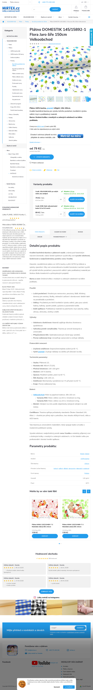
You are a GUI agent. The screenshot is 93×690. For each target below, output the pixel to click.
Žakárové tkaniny (8, 298)
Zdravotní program (15, 104)
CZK (85, 2)
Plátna (10, 48)
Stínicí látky (11, 191)
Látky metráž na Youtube (35, 653)
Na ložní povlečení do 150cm (18, 64)
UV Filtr (10, 194)
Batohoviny (12, 124)
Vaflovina (11, 137)
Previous (84, 491)
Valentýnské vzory (17, 90)
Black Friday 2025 (13, 154)
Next (88, 491)
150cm (86, 464)
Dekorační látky (13, 131)
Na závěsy (11, 187)
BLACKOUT (11, 200)
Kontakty (4, 2)
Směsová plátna (14, 57)
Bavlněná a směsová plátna (18, 160)
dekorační (79, 469)
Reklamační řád (67, 674)
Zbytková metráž (11, 146)
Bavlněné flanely (14, 164)
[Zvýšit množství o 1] (64, 198)
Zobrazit (45, 536)
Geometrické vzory (17, 96)
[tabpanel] (45, 518)
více (28, 684)
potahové (86, 469)
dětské (66, 469)
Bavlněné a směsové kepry (17, 167)
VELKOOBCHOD (12, 41)
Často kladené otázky (69, 671)
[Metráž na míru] (56, 136)
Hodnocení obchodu (46, 553)
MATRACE (13, 173)
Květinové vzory (16, 80)
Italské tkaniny (11, 184)
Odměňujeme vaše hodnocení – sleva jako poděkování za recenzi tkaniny (14, 273)
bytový (56, 469)
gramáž (50, 108)
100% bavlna (85, 459)
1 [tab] (59, 543)
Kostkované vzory (17, 93)
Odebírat (80, 628)
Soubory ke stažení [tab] (60, 232)
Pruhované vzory (17, 83)
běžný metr (40, 126)
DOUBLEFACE (12, 197)
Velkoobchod (38, 395)
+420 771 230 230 (54, 650)
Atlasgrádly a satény (16, 157)
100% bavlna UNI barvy (17, 54)
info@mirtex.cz (32, 650)
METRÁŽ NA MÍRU (12, 36)
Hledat (55, 9)
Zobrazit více (46, 592)
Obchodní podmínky (68, 677)
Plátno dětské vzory (17, 77)
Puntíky (14, 86)
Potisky (12, 61)
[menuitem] (11, 17)
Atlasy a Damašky (14, 114)
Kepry (10, 44)
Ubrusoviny (12, 121)
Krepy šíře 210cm (15, 107)
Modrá (82, 454)
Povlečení (13, 170)
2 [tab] (60, 543)
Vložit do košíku (76, 199)
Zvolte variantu (43, 157)
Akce (8, 150)
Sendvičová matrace (17, 177)
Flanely (11, 117)
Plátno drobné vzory (18, 73)
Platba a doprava (14, 2)
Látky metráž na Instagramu (48, 597)
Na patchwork (16, 99)
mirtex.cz (72, 650)
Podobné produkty (59, 237)
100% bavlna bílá (15, 51)
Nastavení (57, 687)
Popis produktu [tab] (40, 232)
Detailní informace (35, 142)
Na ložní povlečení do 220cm (18, 69)
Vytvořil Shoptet (86, 686)
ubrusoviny (72, 469)
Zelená (87, 454)
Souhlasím (69, 687)
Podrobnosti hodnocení (55, 43)
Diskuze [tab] (40, 237)
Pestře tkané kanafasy (16, 110)
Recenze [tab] (80, 232)
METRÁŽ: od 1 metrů (44, 517)
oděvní (61, 469)
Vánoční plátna (13, 140)
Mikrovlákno (12, 134)
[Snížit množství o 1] (64, 200)
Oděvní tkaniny (13, 127)
